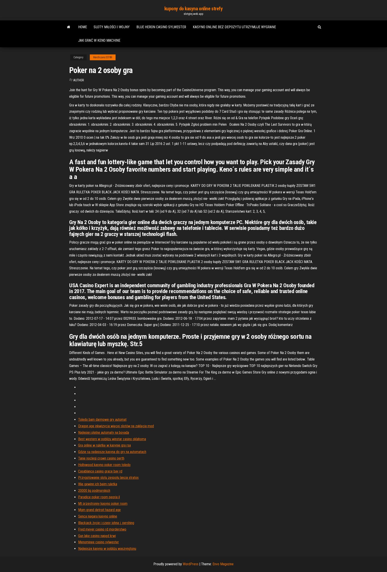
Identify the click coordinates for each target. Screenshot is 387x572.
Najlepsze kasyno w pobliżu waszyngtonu (107, 548)
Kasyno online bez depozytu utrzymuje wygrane (234, 27)
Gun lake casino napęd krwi (97, 536)
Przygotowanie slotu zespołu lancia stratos (108, 477)
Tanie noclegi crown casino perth (101, 458)
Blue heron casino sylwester (161, 27)
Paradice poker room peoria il (99, 497)
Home (82, 27)
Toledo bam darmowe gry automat (102, 419)
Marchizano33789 (102, 57)
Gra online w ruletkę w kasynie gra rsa (104, 445)
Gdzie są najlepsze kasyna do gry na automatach (112, 452)
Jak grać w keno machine (99, 40)
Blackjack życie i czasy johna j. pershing (106, 523)
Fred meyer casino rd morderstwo (102, 529)
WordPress (190, 564)
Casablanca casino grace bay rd (100, 471)
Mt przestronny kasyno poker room (102, 503)
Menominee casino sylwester (98, 542)
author (78, 80)
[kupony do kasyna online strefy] (68, 27)
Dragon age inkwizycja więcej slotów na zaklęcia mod (116, 426)
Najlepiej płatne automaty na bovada (103, 432)
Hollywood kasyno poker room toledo (104, 465)
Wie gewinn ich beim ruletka (97, 484)
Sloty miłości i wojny (112, 27)
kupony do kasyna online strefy (193, 8)
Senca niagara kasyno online (97, 516)
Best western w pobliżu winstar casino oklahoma (112, 439)
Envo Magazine (223, 564)
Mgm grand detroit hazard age (99, 510)
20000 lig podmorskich (94, 490)
